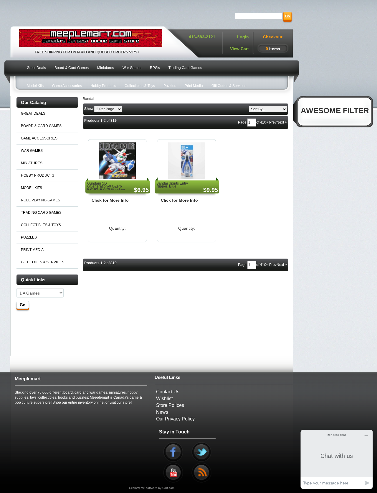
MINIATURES (31, 163)
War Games (132, 68)
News (162, 412)
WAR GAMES (32, 151)
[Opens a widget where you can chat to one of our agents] (336, 459)
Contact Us (167, 391)
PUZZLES (29, 237)
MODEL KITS (31, 188)
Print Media (194, 86)
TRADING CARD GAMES (41, 213)
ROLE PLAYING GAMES (40, 200)
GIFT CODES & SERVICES (42, 262)
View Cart (239, 48)
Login (243, 36)
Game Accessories (67, 86)
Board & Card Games (71, 68)
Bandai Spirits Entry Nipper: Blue (172, 184)
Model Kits (35, 86)
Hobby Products (103, 86)
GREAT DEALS (33, 113)
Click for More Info (110, 200)
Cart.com (168, 487)
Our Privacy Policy (175, 418)
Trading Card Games (185, 68)
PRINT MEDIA (32, 250)
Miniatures (105, 68)
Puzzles (169, 86)
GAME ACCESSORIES (39, 138)
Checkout (272, 36)
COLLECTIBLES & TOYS (41, 225)
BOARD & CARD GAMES (41, 126)
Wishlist (164, 398)
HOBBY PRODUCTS (37, 175)
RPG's (155, 68)
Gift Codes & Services (228, 86)
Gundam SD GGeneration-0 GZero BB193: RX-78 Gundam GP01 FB (106, 188)
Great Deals (36, 68)
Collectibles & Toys (140, 86)
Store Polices (170, 405)
